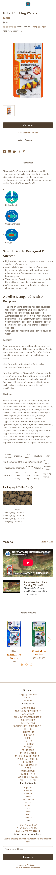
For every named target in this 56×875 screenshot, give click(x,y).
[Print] (14, 151)
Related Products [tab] (28, 612)
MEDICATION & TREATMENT (28, 756)
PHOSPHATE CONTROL (28, 759)
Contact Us (28, 697)
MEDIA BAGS (28, 750)
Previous (4, 639)
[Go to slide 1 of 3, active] (22, 664)
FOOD (28, 738)
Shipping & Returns (28, 694)
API (28, 808)
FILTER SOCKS (28, 735)
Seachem (28, 794)
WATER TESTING (28, 780)
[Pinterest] (24, 151)
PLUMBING (28, 762)
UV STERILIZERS (28, 774)
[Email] (9, 151)
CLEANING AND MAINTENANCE (28, 717)
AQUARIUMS (28, 714)
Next (49, 639)
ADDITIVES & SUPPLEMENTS (28, 711)
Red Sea (28, 791)
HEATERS (28, 741)
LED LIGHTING (28, 744)
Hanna (28, 805)
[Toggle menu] (4, 4)
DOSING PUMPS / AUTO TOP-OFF (28, 726)
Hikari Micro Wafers (14, 656)
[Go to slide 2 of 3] (26, 664)
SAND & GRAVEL (28, 771)
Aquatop (28, 788)
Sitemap (28, 700)
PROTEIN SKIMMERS (28, 765)
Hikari (28, 797)
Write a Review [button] (39, 27)
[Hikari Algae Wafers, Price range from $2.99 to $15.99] (39, 634)
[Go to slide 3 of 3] (31, 664)
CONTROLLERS (28, 720)
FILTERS (28, 729)
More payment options (28, 133)
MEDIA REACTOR (28, 753)
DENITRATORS (28, 723)
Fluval (28, 803)
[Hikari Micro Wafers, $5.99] (14, 634)
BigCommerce (32, 865)
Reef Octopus (28, 800)
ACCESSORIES (28, 708)
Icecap (28, 811)
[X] (19, 151)
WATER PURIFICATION (28, 777)
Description (28, 162)
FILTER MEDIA (28, 732)
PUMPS (28, 768)
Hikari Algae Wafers (39, 653)
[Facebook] (4, 151)
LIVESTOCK (28, 747)
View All (28, 817)
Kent (28, 814)
